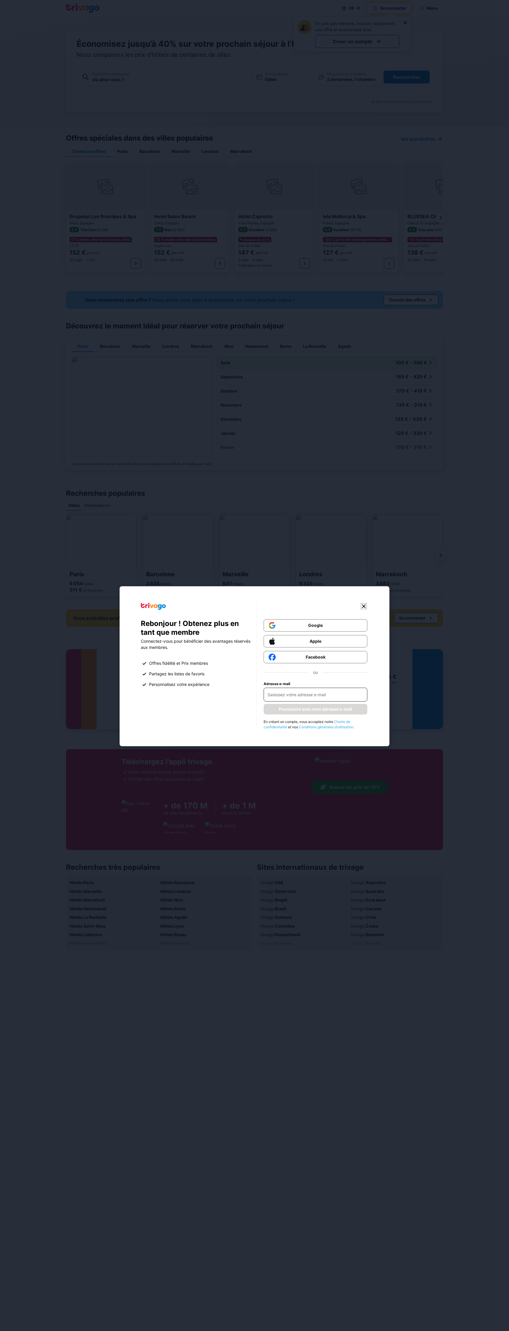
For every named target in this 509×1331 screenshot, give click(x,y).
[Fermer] (363, 606)
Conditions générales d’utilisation (326, 727)
